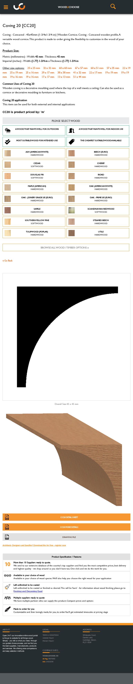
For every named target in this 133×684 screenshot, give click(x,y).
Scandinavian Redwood (101, 210)
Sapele (37, 210)
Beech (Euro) (101, 153)
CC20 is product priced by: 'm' (24, 112)
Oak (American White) (101, 187)
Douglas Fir (37, 176)
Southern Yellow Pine (37, 222)
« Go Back (7, 260)
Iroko (101, 176)
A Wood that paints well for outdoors (37, 128)
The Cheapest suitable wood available (100, 140)
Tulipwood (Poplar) (37, 233)
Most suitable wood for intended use (37, 140)
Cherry (101, 165)
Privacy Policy (48, 641)
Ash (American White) (37, 153)
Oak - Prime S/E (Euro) (101, 199)
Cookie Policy (48, 638)
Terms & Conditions (51, 635)
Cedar (37, 165)
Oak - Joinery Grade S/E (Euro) (37, 199)
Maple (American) (37, 187)
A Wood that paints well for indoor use (101, 128)
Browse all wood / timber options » (65, 247)
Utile (101, 233)
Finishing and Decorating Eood (28, 591)
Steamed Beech (101, 222)
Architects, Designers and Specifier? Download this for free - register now (34, 545)
